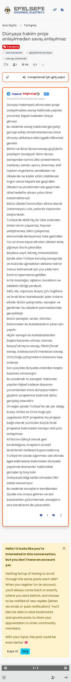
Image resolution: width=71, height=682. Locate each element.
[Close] (64, 548)
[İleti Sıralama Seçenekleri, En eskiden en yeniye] (7, 77)
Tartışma (12, 46)
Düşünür (17, 93)
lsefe (29, 10)
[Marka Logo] (7, 9)
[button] (4, 677)
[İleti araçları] (61, 515)
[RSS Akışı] (43, 64)
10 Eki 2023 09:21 (16, 99)
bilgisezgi (29, 93)
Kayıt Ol (12, 651)
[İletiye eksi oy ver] (53, 515)
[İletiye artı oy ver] (41, 515)
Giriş (25, 651)
